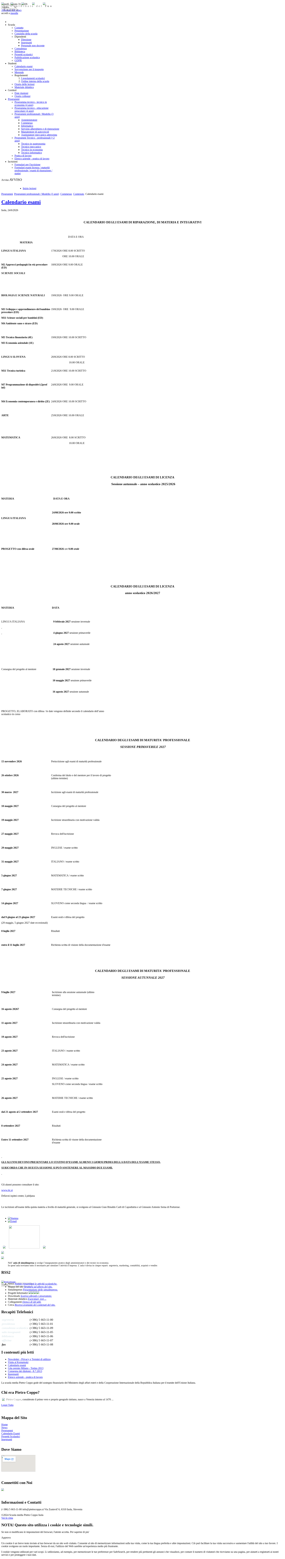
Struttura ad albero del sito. (38, 1286)
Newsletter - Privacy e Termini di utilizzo (29, 1359)
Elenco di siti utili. (31, 1301)
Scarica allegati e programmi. (36, 1296)
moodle (14, 13)
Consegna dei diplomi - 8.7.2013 (25, 1371)
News (4, 1427)
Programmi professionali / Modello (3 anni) (36, 194)
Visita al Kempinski (18, 1362)
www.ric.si (7, 1190)
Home (4, 1424)
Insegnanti (13, 1374)
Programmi (7, 194)
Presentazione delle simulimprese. (40, 1289)
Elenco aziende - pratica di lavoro (25, 1377)
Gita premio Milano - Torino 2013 (25, 1368)
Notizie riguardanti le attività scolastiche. (36, 1283)
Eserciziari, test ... (37, 1299)
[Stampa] (13, 1218)
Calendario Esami (10, 1433)
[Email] (12, 1221)
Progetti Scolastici (10, 1436)
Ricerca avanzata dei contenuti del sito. (35, 1304)
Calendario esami (21, 202)
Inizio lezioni (29, 188)
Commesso (66, 194)
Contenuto (78, 194)
